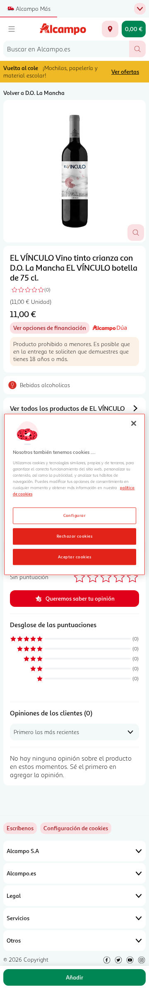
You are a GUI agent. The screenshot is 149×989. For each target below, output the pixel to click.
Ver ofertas (125, 71)
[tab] (74, 171)
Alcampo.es (21, 873)
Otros (14, 940)
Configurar (74, 515)
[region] (74, 494)
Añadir (74, 977)
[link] (75, 828)
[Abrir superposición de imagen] (135, 232)
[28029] (110, 29)
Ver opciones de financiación (51, 329)
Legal (14, 895)
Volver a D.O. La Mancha (34, 92)
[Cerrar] (134, 423)
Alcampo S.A (23, 850)
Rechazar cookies (75, 535)
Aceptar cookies (74, 556)
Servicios (18, 917)
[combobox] (66, 49)
